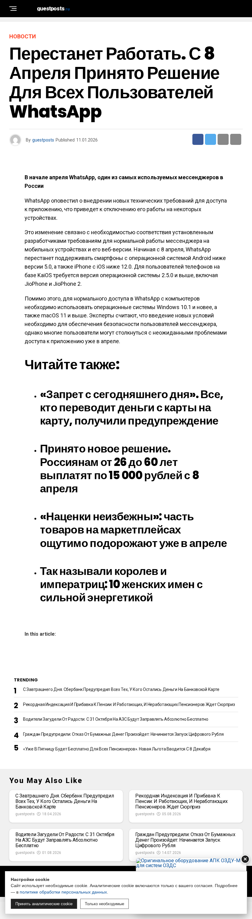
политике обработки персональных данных (63, 892)
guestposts (43, 140)
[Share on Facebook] (197, 139)
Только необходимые (104, 904)
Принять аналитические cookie (44, 904)
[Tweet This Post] (210, 139)
